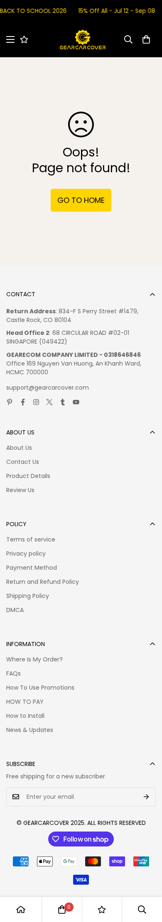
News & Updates (29, 730)
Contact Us (22, 462)
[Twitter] (49, 402)
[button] (146, 39)
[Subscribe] (146, 796)
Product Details (28, 476)
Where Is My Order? (34, 659)
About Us (19, 448)
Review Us (20, 490)
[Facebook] (22, 402)
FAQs (13, 673)
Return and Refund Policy (42, 582)
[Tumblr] (62, 402)
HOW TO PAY (25, 702)
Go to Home (81, 200)
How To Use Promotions (40, 687)
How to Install (25, 716)
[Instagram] (36, 402)
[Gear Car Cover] (83, 39)
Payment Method (31, 567)
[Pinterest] (9, 402)
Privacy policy (26, 553)
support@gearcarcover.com (47, 387)
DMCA (15, 610)
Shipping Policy (27, 596)
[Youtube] (76, 402)
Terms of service (30, 539)
